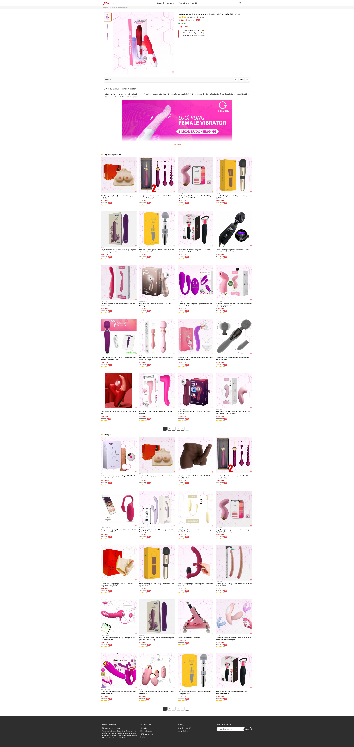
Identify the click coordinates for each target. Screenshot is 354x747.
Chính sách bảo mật (146, 734)
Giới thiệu (143, 728)
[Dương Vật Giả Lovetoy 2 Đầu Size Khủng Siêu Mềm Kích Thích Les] (234, 563)
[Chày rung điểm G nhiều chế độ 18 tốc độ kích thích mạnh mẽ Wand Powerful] (119, 336)
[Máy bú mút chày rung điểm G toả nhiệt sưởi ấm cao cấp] (157, 390)
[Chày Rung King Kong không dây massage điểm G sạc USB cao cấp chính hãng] (234, 229)
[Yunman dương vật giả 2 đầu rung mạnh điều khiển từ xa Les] (195, 563)
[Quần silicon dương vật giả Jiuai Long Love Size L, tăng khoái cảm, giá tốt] (119, 563)
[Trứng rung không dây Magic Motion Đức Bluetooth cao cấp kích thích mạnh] (119, 509)
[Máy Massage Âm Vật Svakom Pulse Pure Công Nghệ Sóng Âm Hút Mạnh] (195, 175)
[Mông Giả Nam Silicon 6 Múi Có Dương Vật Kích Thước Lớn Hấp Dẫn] (195, 455)
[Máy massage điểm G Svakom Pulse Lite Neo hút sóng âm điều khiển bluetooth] (234, 390)
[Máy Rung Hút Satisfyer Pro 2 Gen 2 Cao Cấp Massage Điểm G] (157, 282)
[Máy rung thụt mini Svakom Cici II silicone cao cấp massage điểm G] (119, 282)
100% (242, 80)
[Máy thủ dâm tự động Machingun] (195, 616)
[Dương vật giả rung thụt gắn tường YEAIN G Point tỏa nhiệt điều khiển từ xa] (119, 455)
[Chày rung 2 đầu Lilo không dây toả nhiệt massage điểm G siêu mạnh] (157, 336)
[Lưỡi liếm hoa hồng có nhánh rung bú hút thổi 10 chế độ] (119, 390)
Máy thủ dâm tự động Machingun (189, 638)
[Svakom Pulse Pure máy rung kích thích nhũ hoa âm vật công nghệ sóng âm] (234, 282)
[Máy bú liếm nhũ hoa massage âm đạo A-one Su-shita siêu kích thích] (195, 229)
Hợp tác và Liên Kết (184, 728)
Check (247, 729)
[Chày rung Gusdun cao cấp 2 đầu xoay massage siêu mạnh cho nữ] (234, 336)
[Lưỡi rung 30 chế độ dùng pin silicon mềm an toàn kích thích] (143, 43)
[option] (108, 17)
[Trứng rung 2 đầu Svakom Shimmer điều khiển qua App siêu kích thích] (195, 509)
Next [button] (172, 43)
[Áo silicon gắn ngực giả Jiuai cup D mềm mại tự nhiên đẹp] (119, 175)
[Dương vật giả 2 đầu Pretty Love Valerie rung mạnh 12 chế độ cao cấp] (119, 670)
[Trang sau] (187, 428)
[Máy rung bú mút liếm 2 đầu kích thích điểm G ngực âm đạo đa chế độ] (195, 336)
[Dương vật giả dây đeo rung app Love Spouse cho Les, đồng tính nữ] (119, 616)
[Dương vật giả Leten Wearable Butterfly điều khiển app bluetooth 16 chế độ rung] (234, 616)
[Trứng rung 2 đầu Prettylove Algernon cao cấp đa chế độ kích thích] (195, 282)
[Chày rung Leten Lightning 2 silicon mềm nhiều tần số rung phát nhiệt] (157, 229)
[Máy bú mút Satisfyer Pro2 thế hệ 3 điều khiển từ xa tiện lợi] (195, 390)
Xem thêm (176, 144)
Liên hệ (142, 737)
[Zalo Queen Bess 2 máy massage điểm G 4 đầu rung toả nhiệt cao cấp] (157, 175)
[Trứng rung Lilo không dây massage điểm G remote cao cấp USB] (157, 670)
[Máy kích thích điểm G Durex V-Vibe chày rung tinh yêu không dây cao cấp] (119, 229)
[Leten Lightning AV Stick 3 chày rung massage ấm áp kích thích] (234, 175)
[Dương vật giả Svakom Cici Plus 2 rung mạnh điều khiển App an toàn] (157, 509)
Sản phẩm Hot (183, 731)
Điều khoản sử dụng (146, 731)
